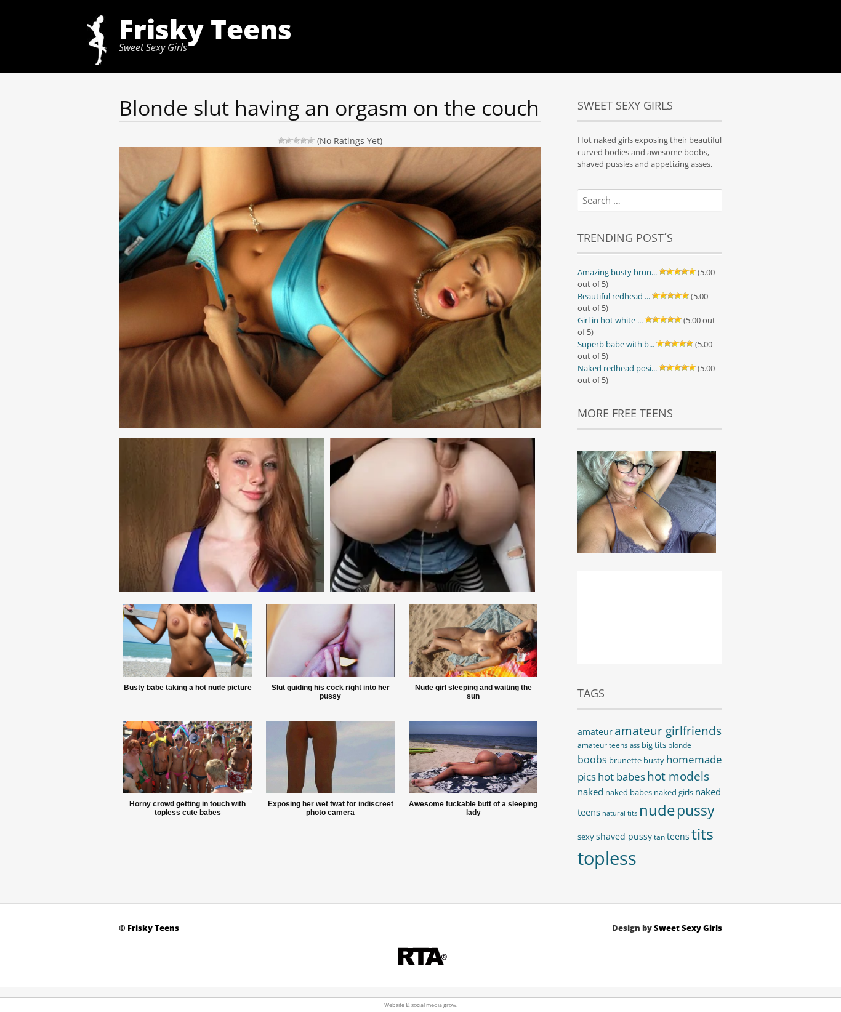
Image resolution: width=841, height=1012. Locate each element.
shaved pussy (624, 836)
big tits (654, 745)
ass (635, 745)
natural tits (619, 813)
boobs (592, 759)
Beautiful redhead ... (613, 296)
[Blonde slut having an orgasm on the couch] (330, 510)
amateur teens (602, 745)
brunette (625, 760)
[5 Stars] (311, 140)
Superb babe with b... (615, 344)
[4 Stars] (303, 140)
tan (659, 837)
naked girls (673, 792)
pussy (696, 810)
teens (678, 836)
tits (702, 833)
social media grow (433, 1005)
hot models (678, 776)
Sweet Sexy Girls (688, 927)
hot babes (621, 776)
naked (590, 791)
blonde (679, 745)
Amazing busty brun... (617, 272)
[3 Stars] (296, 140)
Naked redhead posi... (617, 368)
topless (607, 858)
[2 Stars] (288, 140)
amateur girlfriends (668, 730)
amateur (595, 731)
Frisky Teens (205, 28)
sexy (585, 836)
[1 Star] (281, 140)
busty (653, 760)
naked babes (628, 792)
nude (657, 810)
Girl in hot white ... (610, 320)
